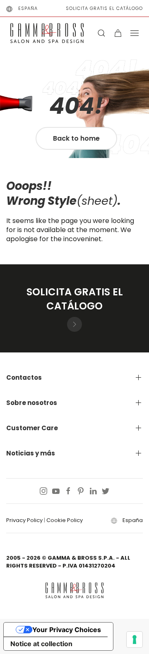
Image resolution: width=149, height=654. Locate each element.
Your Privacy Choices (66, 629)
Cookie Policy (64, 520)
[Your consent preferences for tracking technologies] (134, 639)
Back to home (76, 138)
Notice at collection (41, 644)
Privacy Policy (24, 520)
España (28, 8)
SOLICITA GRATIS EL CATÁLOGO (104, 8)
